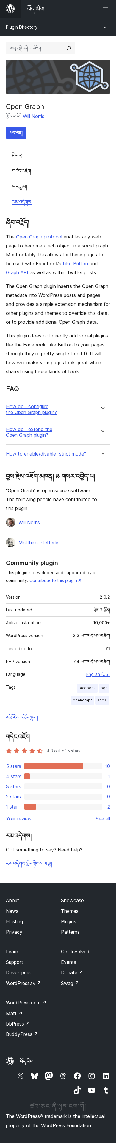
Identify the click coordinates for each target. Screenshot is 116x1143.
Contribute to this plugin (53, 580)
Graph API (17, 272)
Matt (14, 1013)
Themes (70, 911)
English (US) (98, 674)
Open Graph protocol (39, 237)
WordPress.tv (23, 983)
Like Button (75, 264)
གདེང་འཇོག (21, 171)
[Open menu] (106, 9)
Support (14, 962)
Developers (18, 972)
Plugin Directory (21, 27)
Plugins (68, 921)
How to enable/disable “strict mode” (46, 454)
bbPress (18, 1024)
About (12, 900)
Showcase (72, 900)
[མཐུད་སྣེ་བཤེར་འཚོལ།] (69, 48)
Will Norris (33, 116)
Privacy (14, 932)
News (12, 911)
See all (103, 819)
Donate (72, 972)
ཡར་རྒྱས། (19, 186)
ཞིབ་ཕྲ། (17, 155)
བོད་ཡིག (26, 1061)
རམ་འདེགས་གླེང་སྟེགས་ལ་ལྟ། (29, 863)
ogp (104, 688)
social (102, 700)
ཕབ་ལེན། (16, 132)
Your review (19, 819)
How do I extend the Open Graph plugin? (29, 432)
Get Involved (75, 952)
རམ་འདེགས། (22, 202)
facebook (87, 688)
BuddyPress (22, 1034)
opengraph (83, 700)
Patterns (70, 932)
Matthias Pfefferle (38, 543)
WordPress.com (26, 1003)
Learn (12, 952)
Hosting (14, 921)
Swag (70, 983)
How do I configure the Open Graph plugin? (31, 409)
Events (68, 962)
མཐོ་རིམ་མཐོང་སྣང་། (22, 717)
